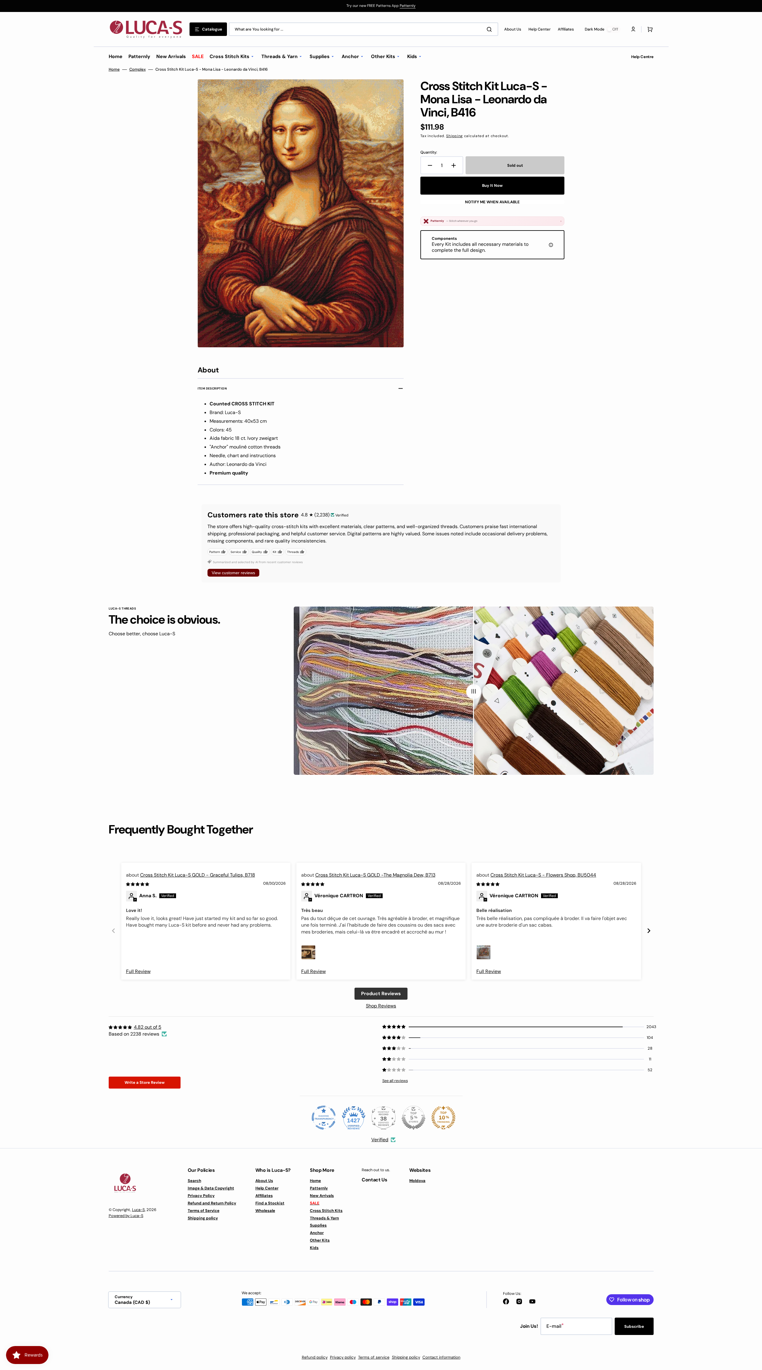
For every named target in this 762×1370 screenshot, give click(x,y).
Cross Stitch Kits (326, 1210)
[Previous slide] (113, 930)
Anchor (317, 1232)
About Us (264, 1180)
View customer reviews (233, 572)
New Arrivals (322, 1195)
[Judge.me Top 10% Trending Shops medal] (443, 1118)
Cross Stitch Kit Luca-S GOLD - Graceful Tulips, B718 (197, 875)
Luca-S (138, 1209)
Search (194, 1180)
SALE (314, 1203)
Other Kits (320, 1240)
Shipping (454, 136)
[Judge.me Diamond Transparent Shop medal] (324, 1118)
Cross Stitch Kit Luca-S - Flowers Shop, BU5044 (543, 875)
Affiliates (264, 1195)
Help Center (266, 1188)
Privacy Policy (201, 1195)
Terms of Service (203, 1210)
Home (114, 69)
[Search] (490, 29)
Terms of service (374, 1357)
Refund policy (315, 1357)
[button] (649, 29)
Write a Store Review (145, 1082)
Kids (314, 1247)
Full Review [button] (138, 971)
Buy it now (492, 185)
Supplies (318, 1225)
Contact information (441, 1357)
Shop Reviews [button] (381, 1006)
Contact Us (374, 1180)
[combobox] (363, 29)
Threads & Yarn (324, 1218)
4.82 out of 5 (147, 1027)
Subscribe (634, 1326)
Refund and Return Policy (212, 1203)
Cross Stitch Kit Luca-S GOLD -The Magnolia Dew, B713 (375, 875)
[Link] (381, 6)
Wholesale (265, 1210)
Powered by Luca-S (126, 1215)
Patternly (408, 5)
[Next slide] (649, 930)
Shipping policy (203, 1218)
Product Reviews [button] (381, 993)
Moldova (417, 1180)
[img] (138, 884)
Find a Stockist (269, 1203)
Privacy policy (343, 1357)
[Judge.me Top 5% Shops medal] (413, 1118)
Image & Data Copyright (211, 1188)
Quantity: (428, 152)
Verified (379, 1139)
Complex (137, 69)
